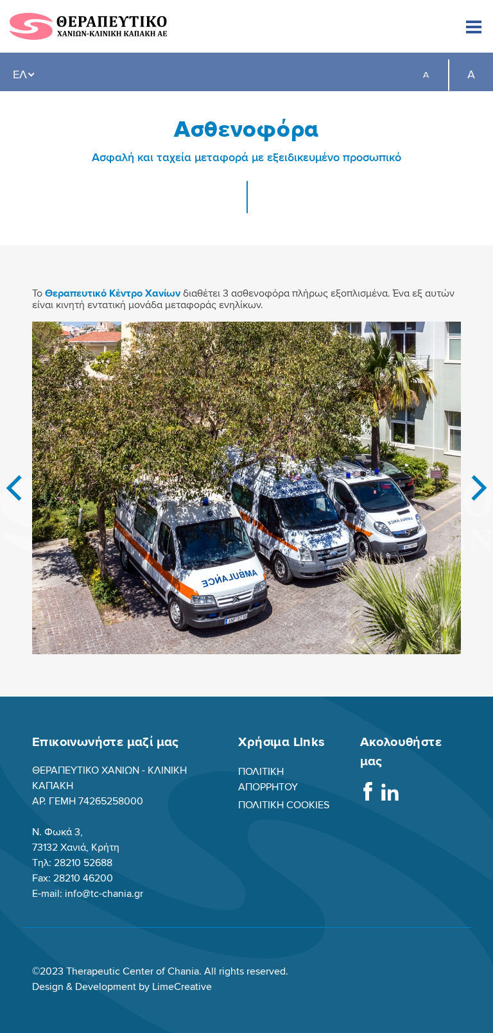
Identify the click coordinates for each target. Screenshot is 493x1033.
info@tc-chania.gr (104, 893)
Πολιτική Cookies (283, 805)
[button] (14, 487)
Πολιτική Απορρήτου (268, 779)
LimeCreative (182, 986)
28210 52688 (83, 862)
